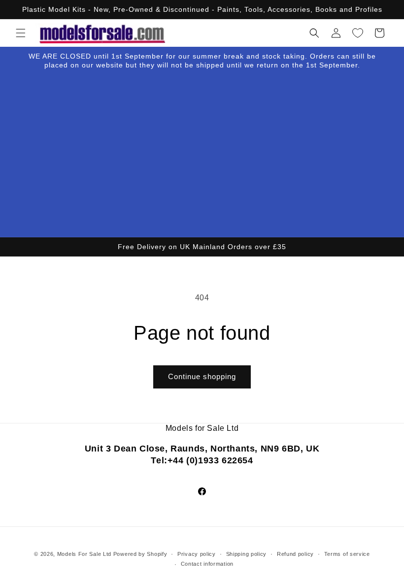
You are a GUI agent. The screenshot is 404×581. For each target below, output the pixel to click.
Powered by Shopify (140, 554)
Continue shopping (202, 376)
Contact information (207, 564)
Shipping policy (246, 554)
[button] (21, 33)
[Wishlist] (358, 33)
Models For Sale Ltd (84, 554)
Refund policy (295, 554)
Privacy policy (196, 554)
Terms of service (347, 554)
